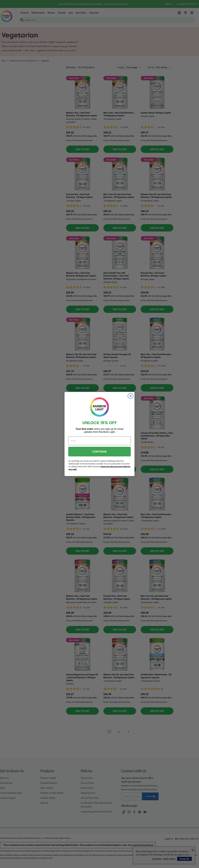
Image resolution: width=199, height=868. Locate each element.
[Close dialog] (130, 396)
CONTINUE (99, 451)
